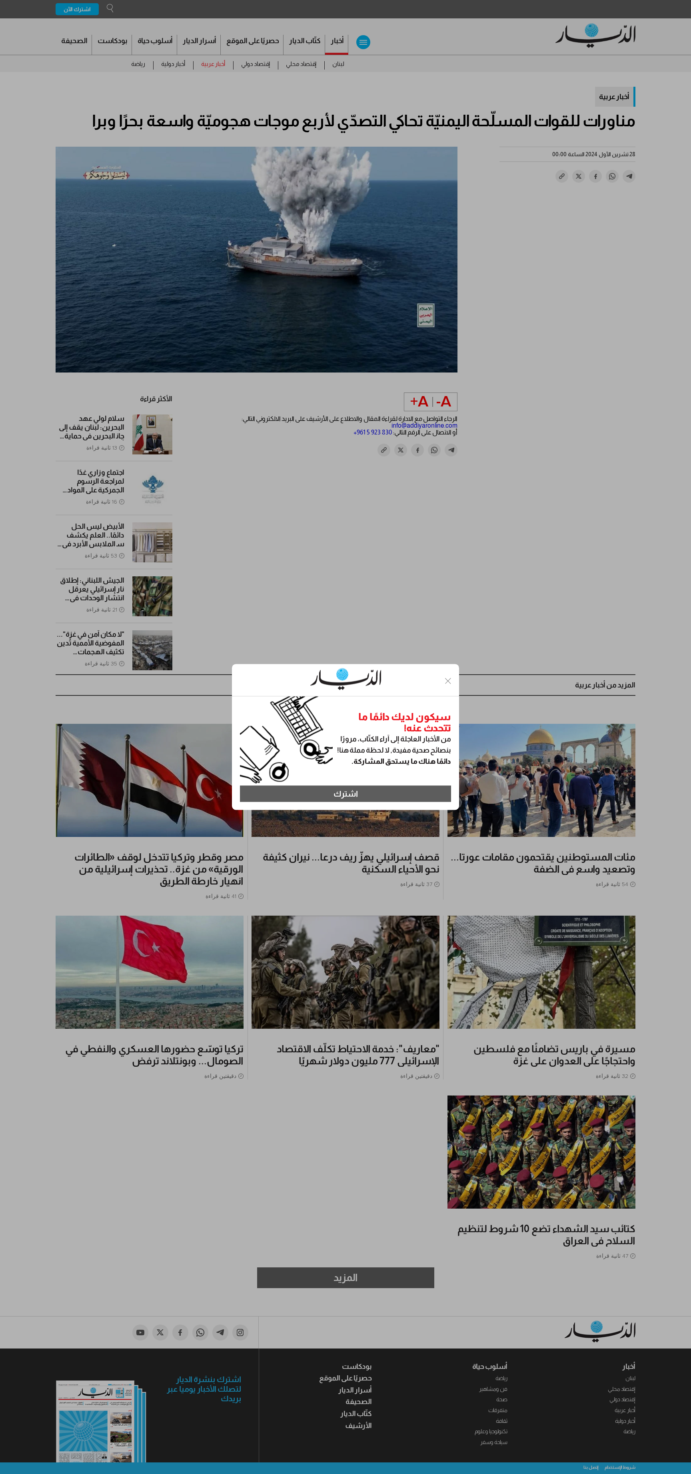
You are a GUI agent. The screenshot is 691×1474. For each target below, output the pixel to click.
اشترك (346, 793)
